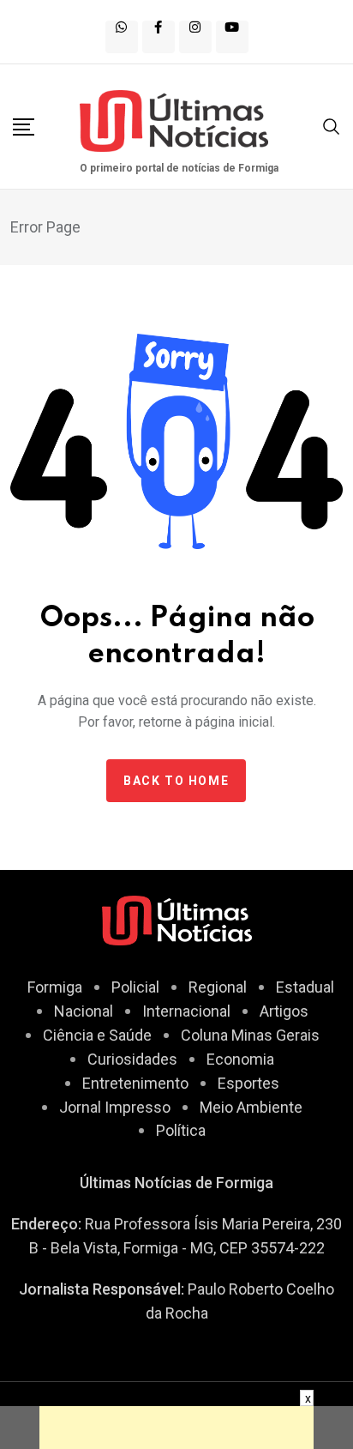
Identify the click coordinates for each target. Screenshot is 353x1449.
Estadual (305, 987)
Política (181, 1130)
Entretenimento (135, 1083)
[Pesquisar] (331, 125)
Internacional (186, 1011)
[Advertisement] (176, 1427)
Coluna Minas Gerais (250, 1035)
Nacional (83, 1011)
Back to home (176, 781)
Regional (217, 987)
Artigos (284, 1011)
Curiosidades (132, 1059)
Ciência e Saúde (97, 1035)
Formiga (54, 987)
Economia (240, 1059)
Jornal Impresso (115, 1107)
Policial (135, 987)
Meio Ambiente (251, 1107)
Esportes (248, 1083)
